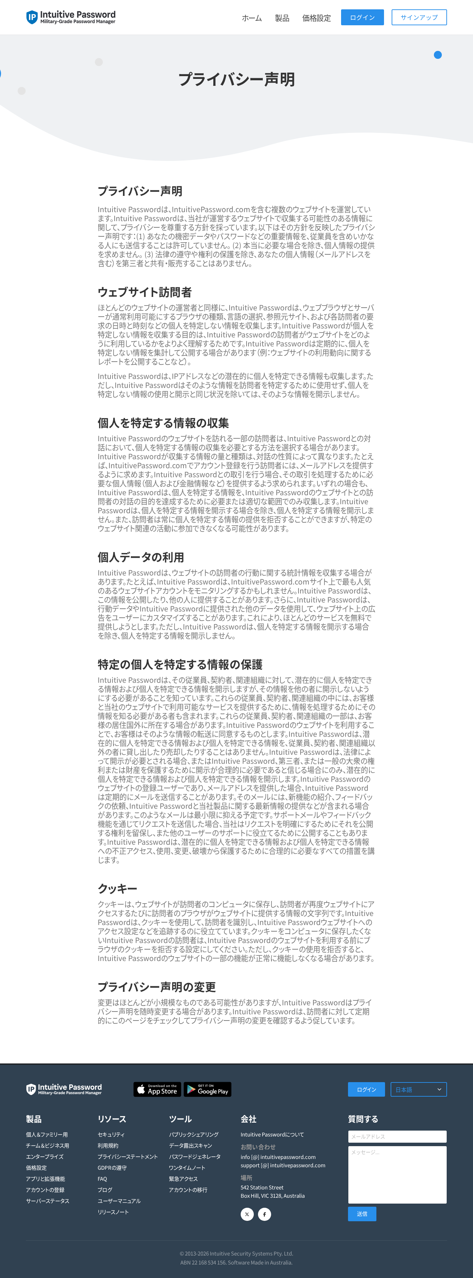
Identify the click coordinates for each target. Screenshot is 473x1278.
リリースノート (113, 1211)
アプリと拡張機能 (45, 1178)
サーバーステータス (47, 1200)
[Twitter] (247, 1214)
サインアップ (419, 17)
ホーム (252, 17)
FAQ (102, 1178)
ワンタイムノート (187, 1167)
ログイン (362, 17)
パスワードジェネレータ (195, 1156)
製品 (282, 17)
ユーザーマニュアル (119, 1200)
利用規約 (108, 1145)
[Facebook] (264, 1214)
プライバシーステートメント (128, 1156)
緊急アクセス (183, 1178)
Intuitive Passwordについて (272, 1134)
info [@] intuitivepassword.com (278, 1156)
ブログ (105, 1189)
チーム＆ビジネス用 (47, 1145)
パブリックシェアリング (193, 1134)
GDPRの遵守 (112, 1167)
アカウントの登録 (45, 1189)
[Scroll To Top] (461, 1270)
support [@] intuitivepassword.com (283, 1165)
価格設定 (316, 17)
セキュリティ (111, 1134)
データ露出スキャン (190, 1145)
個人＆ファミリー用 (47, 1134)
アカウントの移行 (188, 1189)
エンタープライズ (44, 1156)
